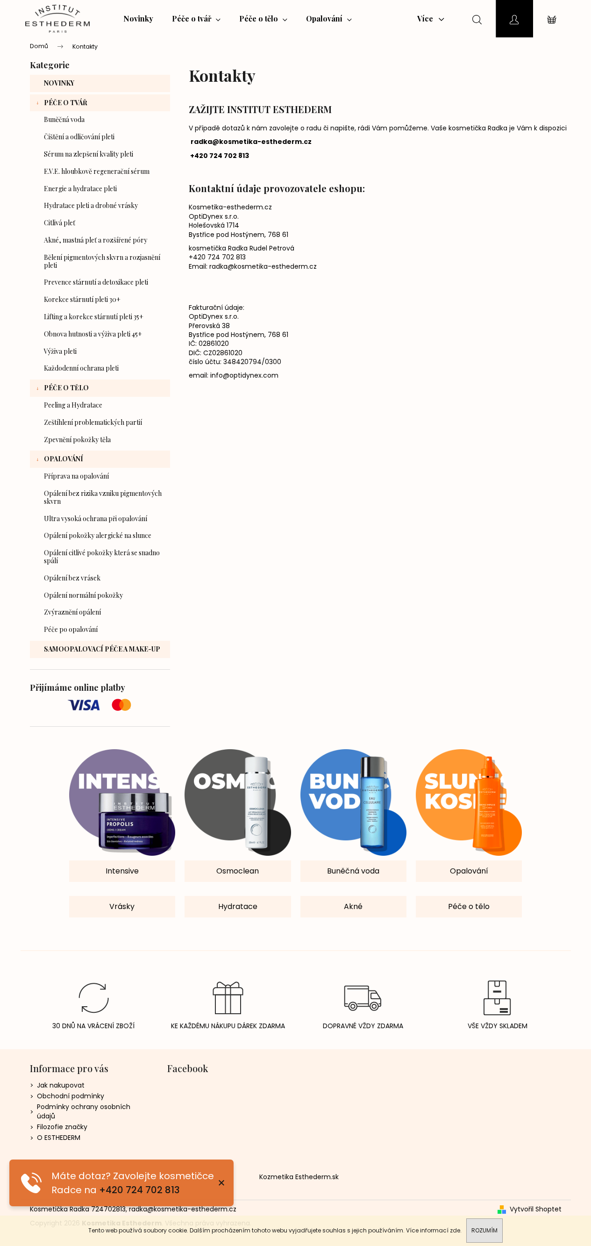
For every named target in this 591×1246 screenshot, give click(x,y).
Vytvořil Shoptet (536, 1209)
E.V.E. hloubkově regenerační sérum (97, 171)
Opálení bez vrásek (72, 577)
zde (455, 1230)
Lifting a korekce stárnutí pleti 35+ (93, 316)
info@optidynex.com (244, 375)
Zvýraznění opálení (72, 612)
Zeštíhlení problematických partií (93, 422)
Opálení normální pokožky (83, 595)
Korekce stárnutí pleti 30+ (82, 299)
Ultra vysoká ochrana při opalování (95, 518)
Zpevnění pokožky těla (77, 439)
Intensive (122, 871)
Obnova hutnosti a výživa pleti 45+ (93, 333)
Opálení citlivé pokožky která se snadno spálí (102, 556)
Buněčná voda (64, 119)
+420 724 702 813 (139, 1189)
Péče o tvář (65, 102)
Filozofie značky (62, 1126)
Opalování (63, 458)
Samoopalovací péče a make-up (102, 648)
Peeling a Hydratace (73, 405)
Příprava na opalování (76, 476)
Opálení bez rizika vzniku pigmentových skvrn (103, 497)
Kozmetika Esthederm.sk (299, 1177)
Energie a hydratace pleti (80, 188)
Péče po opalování (71, 629)
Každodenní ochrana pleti (81, 368)
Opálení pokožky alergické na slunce (97, 535)
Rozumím (484, 1230)
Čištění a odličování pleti (79, 136)
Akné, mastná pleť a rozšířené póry (95, 240)
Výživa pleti (60, 351)
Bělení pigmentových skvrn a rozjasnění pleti (102, 261)
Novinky (59, 83)
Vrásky (122, 906)
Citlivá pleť (59, 222)
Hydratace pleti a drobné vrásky (91, 205)
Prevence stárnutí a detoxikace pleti (96, 282)
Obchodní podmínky (70, 1096)
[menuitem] (138, 18)
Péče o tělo (66, 387)
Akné (353, 906)
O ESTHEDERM (58, 1137)
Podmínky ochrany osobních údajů (83, 1111)
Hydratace (237, 906)
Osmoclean (237, 871)
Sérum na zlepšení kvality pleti (88, 154)
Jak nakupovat (61, 1085)
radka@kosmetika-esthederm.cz (251, 141)
